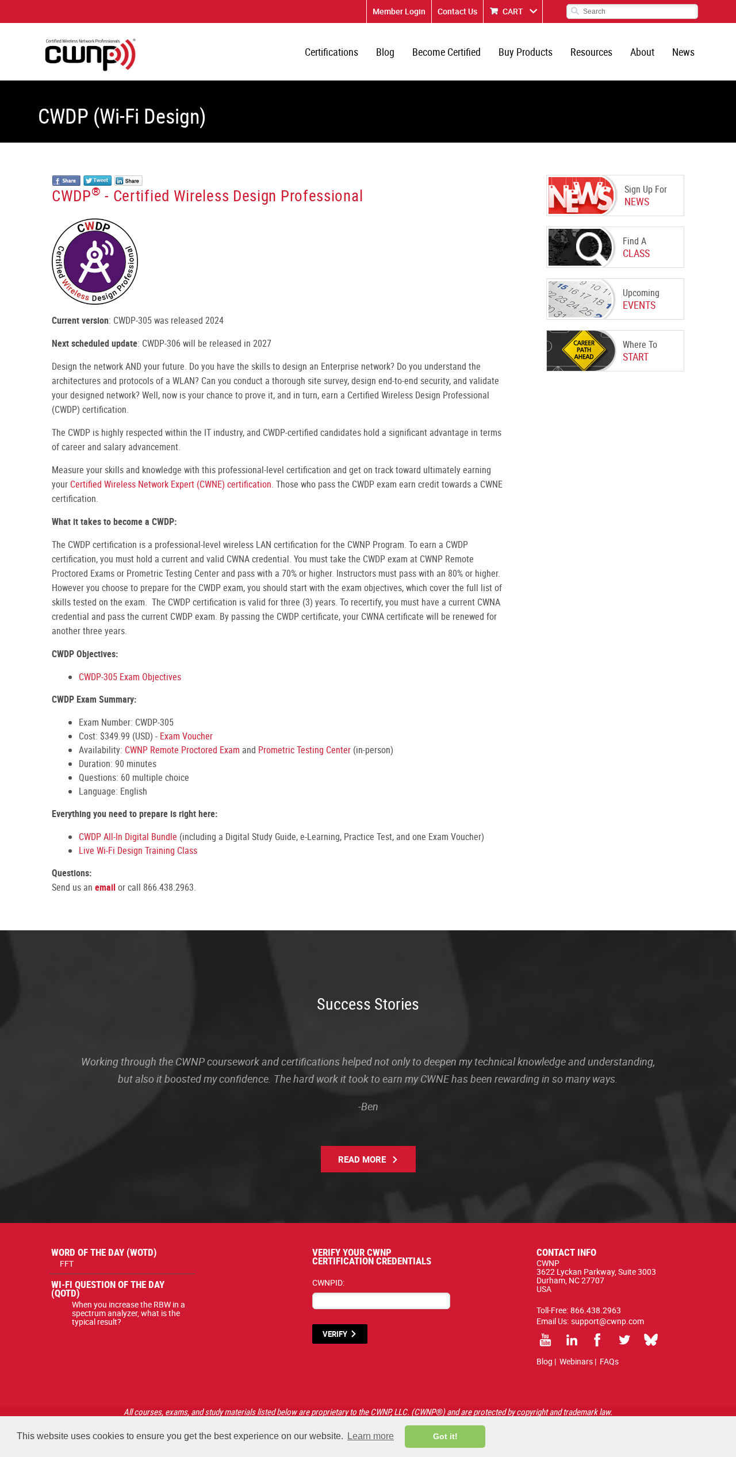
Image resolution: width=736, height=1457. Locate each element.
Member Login (399, 11)
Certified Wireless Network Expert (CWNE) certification (170, 484)
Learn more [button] (370, 1436)
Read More (362, 1159)
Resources (591, 52)
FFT (67, 1263)
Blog (385, 52)
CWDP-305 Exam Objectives (130, 676)
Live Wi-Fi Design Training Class (138, 850)
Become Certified (446, 52)
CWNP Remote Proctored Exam (182, 749)
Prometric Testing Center (304, 749)
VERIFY (335, 1334)
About (642, 52)
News (683, 52)
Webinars (576, 1361)
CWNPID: (328, 1282)
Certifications (331, 52)
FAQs (609, 1361)
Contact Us (457, 11)
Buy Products (526, 52)
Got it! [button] (445, 1436)
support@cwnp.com (607, 1321)
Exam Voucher (186, 736)
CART (513, 11)
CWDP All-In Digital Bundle (128, 836)
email (105, 887)
